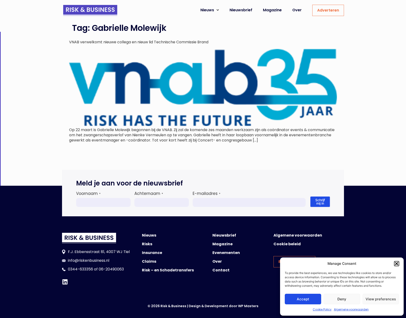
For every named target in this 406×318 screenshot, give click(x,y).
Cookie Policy (322, 309)
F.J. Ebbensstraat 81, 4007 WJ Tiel (99, 251)
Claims (149, 261)
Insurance (152, 252)
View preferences (381, 299)
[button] (396, 263)
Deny (341, 299)
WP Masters (248, 306)
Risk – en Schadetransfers (168, 270)
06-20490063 (111, 269)
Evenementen (226, 252)
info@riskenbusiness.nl (88, 260)
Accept (303, 299)
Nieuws (207, 10)
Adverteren (328, 10)
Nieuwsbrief (241, 10)
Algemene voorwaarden (351, 309)
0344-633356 (80, 269)
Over (297, 10)
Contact (221, 270)
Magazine (272, 10)
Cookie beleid (287, 244)
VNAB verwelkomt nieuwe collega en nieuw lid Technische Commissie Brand (138, 42)
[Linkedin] (65, 282)
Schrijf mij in (320, 201)
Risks (147, 244)
